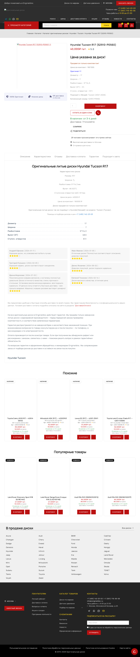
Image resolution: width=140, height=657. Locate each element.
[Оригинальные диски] (15, 11)
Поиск (53, 19)
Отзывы (105, 19)
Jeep (8, 555)
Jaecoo (74, 551)
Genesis (9, 547)
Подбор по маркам (67, 608)
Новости (118, 19)
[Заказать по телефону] (98, 112)
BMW (73, 536)
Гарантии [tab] (94, 156)
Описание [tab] (25, 156)
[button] (17, 437)
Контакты (131, 19)
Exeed (41, 543)
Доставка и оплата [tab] (76, 156)
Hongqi (107, 547)
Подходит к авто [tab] (111, 156)
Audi (41, 536)
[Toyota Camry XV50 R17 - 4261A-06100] (20, 397)
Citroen (107, 540)
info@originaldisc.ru (95, 601)
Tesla (8, 574)
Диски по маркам (71, 3)
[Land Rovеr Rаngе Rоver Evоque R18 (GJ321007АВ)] (54, 476)
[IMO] (99, 611)
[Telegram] (6, 19)
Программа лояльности (41, 614)
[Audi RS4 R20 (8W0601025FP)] (120, 476)
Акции (94, 19)
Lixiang (42, 559)
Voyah (8, 578)
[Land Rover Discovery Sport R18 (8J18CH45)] (20, 476)
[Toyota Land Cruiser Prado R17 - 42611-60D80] (120, 397)
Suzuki (41, 570)
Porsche (42, 566)
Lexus (8, 559)
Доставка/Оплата (79, 19)
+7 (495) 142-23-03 (127, 8)
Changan (10, 540)
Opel (8, 566)
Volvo (106, 574)
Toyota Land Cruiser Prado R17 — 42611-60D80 (120, 419)
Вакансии (63, 623)
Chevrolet (75, 540)
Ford (73, 543)
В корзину (100, 106)
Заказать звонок (125, 3)
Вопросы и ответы (39, 606)
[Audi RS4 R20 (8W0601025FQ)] (87, 476)
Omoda (107, 563)
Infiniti (42, 551)
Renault (74, 566)
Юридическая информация (71, 631)
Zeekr (41, 578)
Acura (8, 536)
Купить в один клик (82, 113)
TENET (107, 570)
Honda (74, 547)
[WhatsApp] (9, 19)
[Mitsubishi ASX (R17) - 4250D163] (54, 397)
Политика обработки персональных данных (61, 648)
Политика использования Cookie (100, 648)
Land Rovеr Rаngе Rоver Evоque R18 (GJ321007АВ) (53, 498)
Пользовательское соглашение (23, 648)
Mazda (74, 559)
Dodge (9, 543)
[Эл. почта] (17, 19)
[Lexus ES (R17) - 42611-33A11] (87, 397)
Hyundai (9, 551)
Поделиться (79, 131)
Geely (106, 543)
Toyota (42, 574)
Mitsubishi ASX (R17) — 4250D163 (53, 418)
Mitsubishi (43, 563)
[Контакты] (134, 651)
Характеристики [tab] (42, 156)
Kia (72, 555)
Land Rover (109, 555)
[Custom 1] (13, 19)
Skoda (106, 566)
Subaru (9, 570)
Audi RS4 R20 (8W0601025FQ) (86, 497)
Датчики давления (91, 3)
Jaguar (107, 551)
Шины (63, 19)
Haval (41, 547)
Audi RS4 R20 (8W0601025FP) (120, 497)
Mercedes (108, 559)
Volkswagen (76, 574)
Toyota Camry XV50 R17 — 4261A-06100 (20, 419)
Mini (8, 563)
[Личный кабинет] (132, 25)
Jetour (41, 555)
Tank (73, 570)
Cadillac (107, 536)
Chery (41, 540)
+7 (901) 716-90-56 (127, 11)
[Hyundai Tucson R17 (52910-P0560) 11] (42, 66)
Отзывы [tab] (58, 156)
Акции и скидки (38, 610)
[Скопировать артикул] (24, 425)
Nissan (74, 563)
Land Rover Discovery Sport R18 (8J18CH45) (20, 498)
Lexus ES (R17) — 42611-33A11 (86, 418)
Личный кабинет (38, 599)
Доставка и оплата (39, 603)
